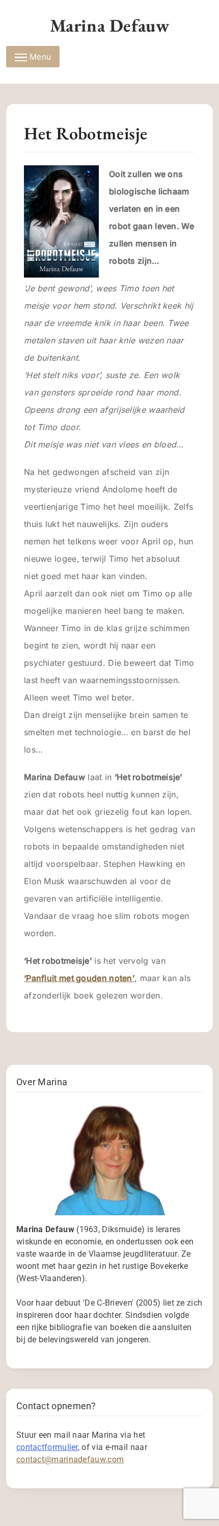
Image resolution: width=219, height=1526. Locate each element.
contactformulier (47, 1447)
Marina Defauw (110, 25)
